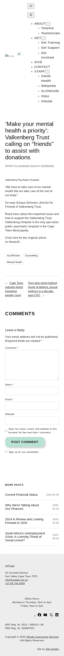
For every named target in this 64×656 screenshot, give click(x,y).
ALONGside (47, 165)
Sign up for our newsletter (24, 452)
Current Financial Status (21, 494)
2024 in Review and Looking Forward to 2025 (24, 521)
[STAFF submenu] (47, 71)
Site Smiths (52, 649)
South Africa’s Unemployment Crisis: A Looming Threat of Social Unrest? (25, 537)
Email (9, 399)
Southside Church (28, 165)
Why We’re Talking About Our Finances (22, 506)
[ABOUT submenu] (48, 24)
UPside (10, 566)
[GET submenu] (43, 38)
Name (9, 384)
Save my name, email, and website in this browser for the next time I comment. (33, 430)
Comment (11, 347)
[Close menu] (30, 15)
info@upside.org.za (16, 579)
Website (10, 414)
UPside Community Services (42, 636)
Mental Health (14, 262)
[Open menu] (30, 6)
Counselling (31, 255)
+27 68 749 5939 (15, 583)
